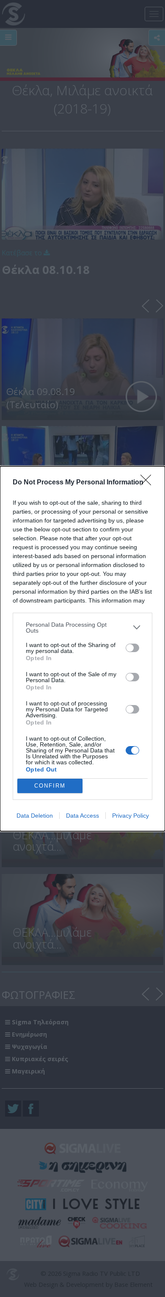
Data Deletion (34, 815)
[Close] (148, 483)
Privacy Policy (130, 815)
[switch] (132, 648)
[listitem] (82, 627)
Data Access (82, 815)
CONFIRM (50, 786)
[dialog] (82, 648)
